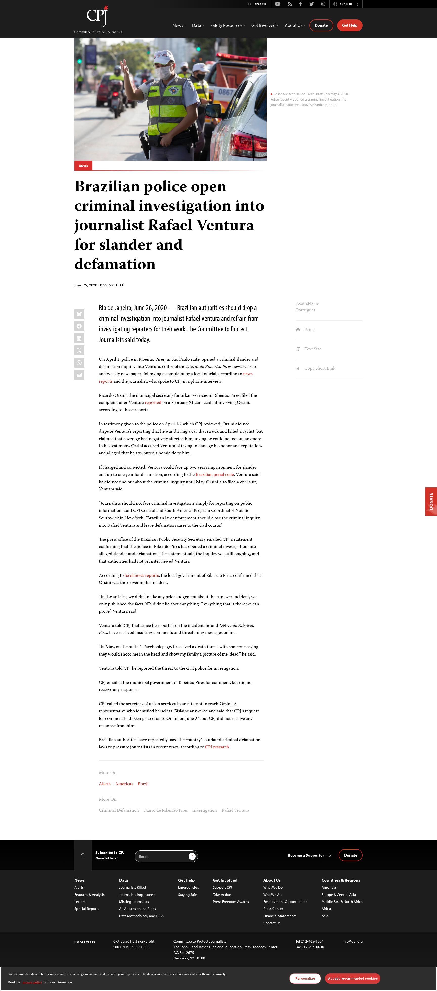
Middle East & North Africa (342, 901)
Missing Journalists (134, 901)
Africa (326, 908)
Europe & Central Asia (339, 894)
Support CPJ (222, 887)
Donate (321, 25)
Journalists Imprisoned (137, 894)
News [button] (178, 25)
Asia (325, 915)
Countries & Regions (341, 880)
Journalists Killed (132, 887)
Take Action (222, 894)
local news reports (142, 576)
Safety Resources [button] (226, 25)
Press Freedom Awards (231, 901)
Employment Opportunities (285, 901)
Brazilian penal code (215, 475)
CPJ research (217, 747)
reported (153, 403)
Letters (79, 901)
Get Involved (225, 880)
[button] (357, 4)
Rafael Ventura (235, 811)
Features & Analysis (89, 894)
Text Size (312, 349)
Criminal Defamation (119, 811)
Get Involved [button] (263, 25)
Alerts (83, 166)
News (79, 880)
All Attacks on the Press (137, 908)
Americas (124, 784)
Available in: (307, 304)
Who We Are (273, 894)
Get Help (350, 25)
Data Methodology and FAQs (141, 915)
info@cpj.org (353, 941)
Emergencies (188, 887)
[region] (218, 979)
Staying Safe (187, 894)
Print (308, 330)
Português (305, 310)
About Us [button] (293, 25)
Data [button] (196, 25)
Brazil (143, 784)
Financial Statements (279, 915)
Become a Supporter (306, 855)
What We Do (273, 887)
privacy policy (32, 982)
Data (123, 880)
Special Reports (86, 908)
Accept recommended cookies (352, 978)
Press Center (273, 908)
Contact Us (271, 922)
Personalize (305, 978)
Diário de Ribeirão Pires (165, 811)
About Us (272, 880)
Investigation (204, 811)
